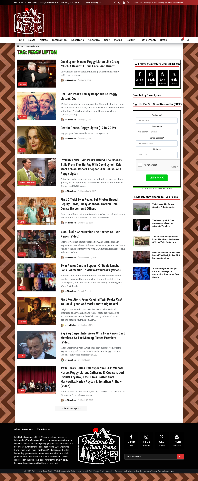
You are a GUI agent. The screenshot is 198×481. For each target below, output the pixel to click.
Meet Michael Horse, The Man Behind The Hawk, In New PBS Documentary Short (166, 255)
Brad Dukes (71, 325)
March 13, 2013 (86, 400)
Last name (157, 127)
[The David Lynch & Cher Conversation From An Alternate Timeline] (141, 225)
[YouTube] (124, 2)
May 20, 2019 (85, 80)
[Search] (188, 40)
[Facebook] (115, 2)
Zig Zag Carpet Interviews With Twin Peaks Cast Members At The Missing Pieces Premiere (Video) (93, 337)
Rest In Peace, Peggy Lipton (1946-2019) (88, 128)
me (172, 471)
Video (22, 254)
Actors (23, 84)
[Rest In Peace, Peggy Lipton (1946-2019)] (36, 140)
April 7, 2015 (85, 291)
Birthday (157, 150)
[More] (172, 40)
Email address (157, 138)
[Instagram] (119, 2)
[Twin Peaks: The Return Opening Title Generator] (141, 209)
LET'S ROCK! (157, 178)
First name (157, 115)
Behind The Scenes (27, 183)
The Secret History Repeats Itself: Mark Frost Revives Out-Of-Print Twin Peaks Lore (166, 239)
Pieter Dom (71, 80)
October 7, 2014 (86, 325)
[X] (128, 2)
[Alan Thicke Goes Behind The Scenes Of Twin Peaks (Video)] (36, 244)
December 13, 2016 (88, 257)
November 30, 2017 (88, 191)
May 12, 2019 (85, 120)
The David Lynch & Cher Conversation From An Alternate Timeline (163, 223)
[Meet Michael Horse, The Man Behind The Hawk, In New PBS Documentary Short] (141, 257)
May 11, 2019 (85, 138)
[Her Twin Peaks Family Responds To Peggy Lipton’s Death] (36, 106)
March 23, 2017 (86, 223)
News (22, 150)
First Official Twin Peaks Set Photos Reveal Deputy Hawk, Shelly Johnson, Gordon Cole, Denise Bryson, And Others (89, 204)
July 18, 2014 (85, 360)
